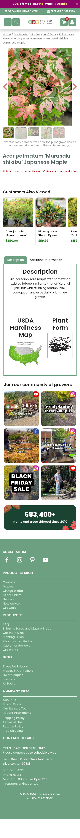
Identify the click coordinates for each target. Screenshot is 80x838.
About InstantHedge (17, 641)
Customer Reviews (16, 645)
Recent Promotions (17, 713)
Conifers (9, 582)
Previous (5, 87)
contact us (21, 752)
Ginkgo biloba (13, 591)
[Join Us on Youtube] (45, 562)
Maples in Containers (18, 671)
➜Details (60, 4)
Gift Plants (10, 650)
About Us (9, 700)
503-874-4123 (13, 770)
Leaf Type (49, 34)
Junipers (9, 679)
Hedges (8, 599)
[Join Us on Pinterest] (32, 562)
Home (7, 34)
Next (74, 87)
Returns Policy (13, 726)
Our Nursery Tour (15, 708)
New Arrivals (12, 603)
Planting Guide (13, 637)
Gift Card (9, 608)
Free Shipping (13, 731)
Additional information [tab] (46, 260)
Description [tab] (15, 260)
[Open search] (16, 22)
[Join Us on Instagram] (19, 562)
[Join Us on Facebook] (7, 562)
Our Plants (21, 34)
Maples (35, 34)
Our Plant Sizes (13, 633)
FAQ (6, 624)
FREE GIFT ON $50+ (63, 11)
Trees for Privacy (15, 666)
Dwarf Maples (13, 675)
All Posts (9, 683)
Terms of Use (12, 722)
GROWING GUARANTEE (23, 11)
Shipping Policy (14, 718)
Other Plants (12, 595)
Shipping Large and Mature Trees (27, 628)
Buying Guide (12, 704)
